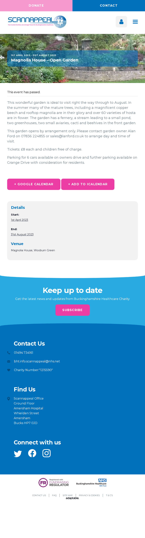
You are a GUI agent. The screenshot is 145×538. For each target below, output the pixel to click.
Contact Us (39, 495)
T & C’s (109, 495)
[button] (18, 453)
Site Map (68, 495)
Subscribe (72, 310)
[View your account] (121, 21)
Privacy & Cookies (89, 495)
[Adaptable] (72, 498)
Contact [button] (109, 5)
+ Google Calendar (33, 184)
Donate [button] (36, 5)
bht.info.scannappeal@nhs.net (37, 361)
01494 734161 (23, 352)
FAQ (54, 495)
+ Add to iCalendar (88, 184)
